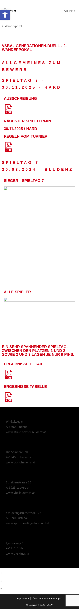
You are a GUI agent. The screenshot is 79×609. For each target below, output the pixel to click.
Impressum (23, 598)
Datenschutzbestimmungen (47, 598)
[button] (5, 15)
